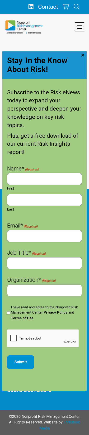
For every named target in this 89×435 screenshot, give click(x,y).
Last (10, 209)
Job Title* (26, 253)
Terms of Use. (22, 318)
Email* (22, 226)
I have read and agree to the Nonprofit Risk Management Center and (44, 312)
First (10, 188)
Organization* (31, 280)
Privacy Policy (55, 312)
